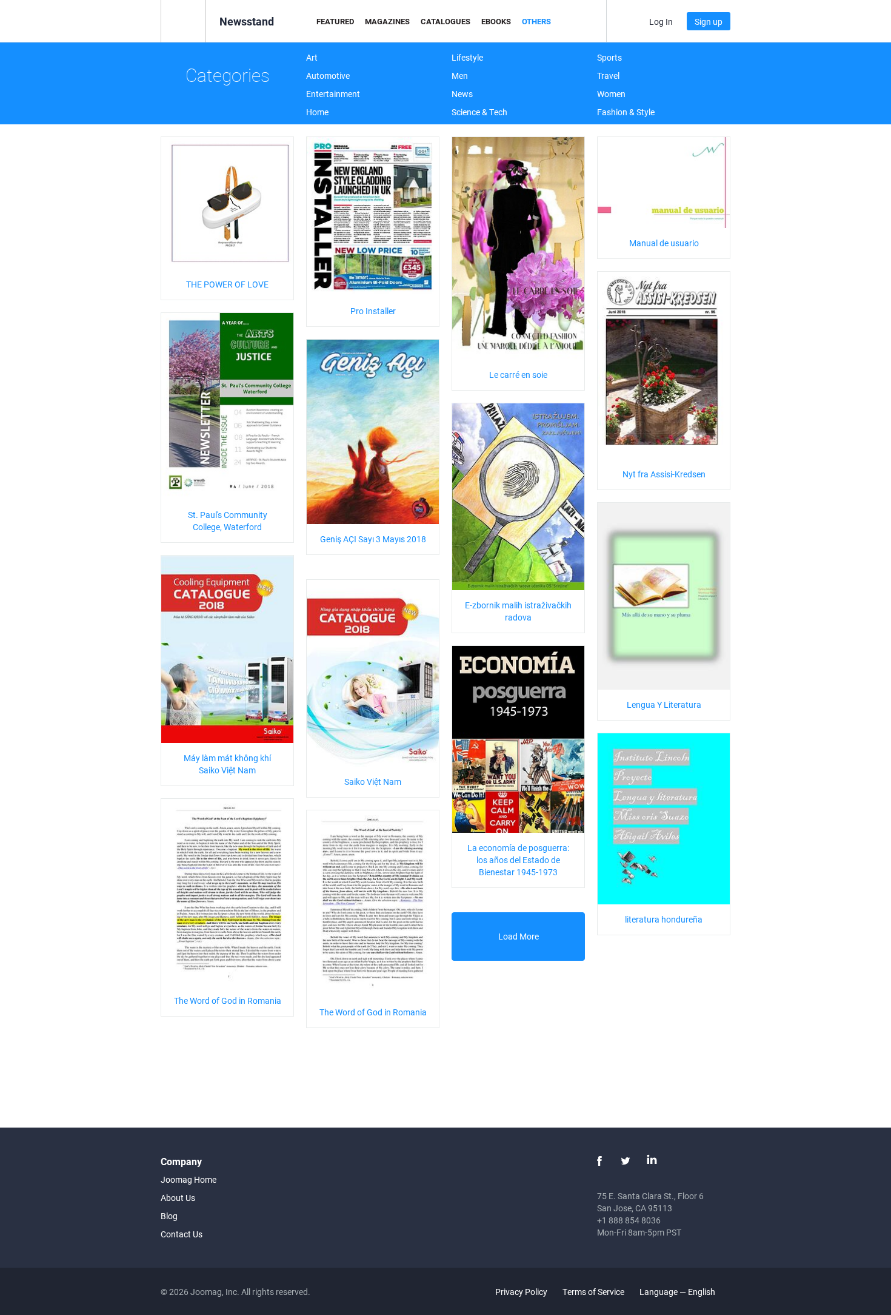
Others (536, 21)
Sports (609, 57)
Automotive (328, 75)
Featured (335, 21)
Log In (661, 21)
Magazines (387, 21)
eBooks (496, 21)
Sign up (708, 21)
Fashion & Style (626, 112)
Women (611, 93)
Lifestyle (467, 57)
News (462, 93)
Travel (608, 75)
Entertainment (333, 93)
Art (312, 57)
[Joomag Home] (183, 20)
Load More (518, 936)
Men (460, 75)
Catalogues (445, 21)
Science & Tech (479, 112)
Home (317, 112)
